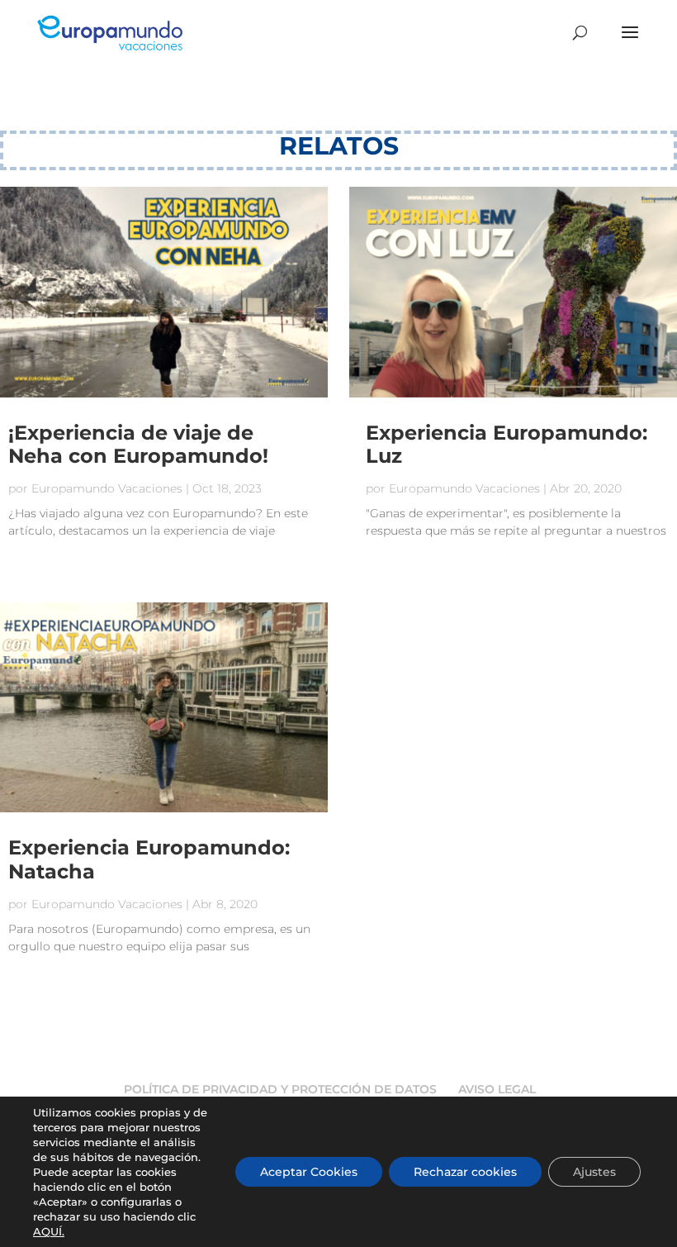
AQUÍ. (48, 1231)
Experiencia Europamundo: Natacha (149, 859)
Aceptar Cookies (308, 1171)
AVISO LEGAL (497, 1089)
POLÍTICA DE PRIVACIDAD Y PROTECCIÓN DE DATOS (280, 1089)
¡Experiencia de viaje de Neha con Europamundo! (138, 445)
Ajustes (594, 1171)
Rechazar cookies (465, 1171)
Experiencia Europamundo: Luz (506, 445)
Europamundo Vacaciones (106, 488)
